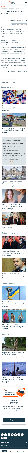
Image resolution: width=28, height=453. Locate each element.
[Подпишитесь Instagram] (18, 434)
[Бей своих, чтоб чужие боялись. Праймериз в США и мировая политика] (14, 97)
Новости (3, 6)
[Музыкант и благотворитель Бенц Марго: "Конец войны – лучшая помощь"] (14, 173)
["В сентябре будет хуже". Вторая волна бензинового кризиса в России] (14, 120)
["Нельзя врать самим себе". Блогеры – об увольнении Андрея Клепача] (14, 265)
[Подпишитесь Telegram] (15, 434)
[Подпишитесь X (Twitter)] (9, 434)
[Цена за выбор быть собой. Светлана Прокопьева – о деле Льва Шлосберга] (14, 196)
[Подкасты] (2, 438)
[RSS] (22, 434)
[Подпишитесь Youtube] (12, 434)
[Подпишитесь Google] (2, 434)
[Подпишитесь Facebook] (5, 434)
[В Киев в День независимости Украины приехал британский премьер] (14, 293)
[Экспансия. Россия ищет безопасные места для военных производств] (14, 242)
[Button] (11, 20)
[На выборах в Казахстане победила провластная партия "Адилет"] (14, 316)
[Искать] (24, 451)
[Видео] (17, 451)
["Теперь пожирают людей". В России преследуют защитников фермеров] (14, 369)
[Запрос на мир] (14, 218)
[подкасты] (11, 451)
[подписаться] (5, 438)
